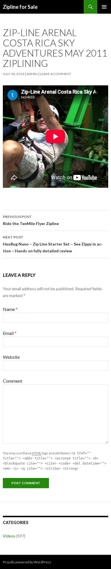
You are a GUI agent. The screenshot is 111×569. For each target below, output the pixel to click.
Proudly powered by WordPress (27, 562)
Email (10, 333)
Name (10, 309)
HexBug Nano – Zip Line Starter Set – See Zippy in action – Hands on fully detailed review (53, 244)
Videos (9, 535)
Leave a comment (55, 74)
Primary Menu (104, 7)
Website (11, 357)
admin (32, 74)
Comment (12, 381)
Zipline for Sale (20, 7)
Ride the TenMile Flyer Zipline (31, 220)
